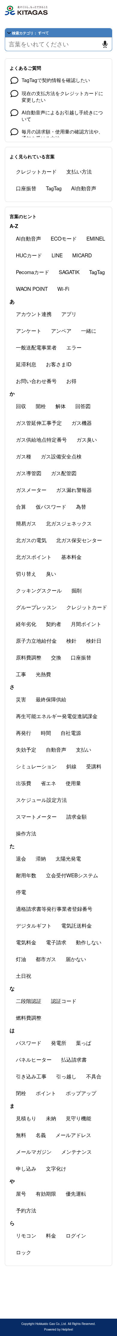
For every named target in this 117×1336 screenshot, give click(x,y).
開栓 (41, 406)
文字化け (56, 1168)
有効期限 (46, 1193)
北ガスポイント (34, 556)
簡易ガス (26, 523)
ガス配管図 (63, 473)
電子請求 (56, 942)
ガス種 (23, 456)
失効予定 (26, 749)
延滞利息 (26, 364)
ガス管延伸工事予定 (39, 422)
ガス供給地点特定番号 (41, 439)
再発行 (23, 732)
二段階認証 (28, 1000)
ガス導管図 (28, 473)
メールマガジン (34, 1151)
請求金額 (76, 816)
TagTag (54, 188)
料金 (51, 1235)
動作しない (88, 942)
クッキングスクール (39, 590)
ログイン (76, 1235)
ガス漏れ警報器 (74, 489)
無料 (21, 1135)
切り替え (26, 573)
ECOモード (64, 238)
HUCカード (29, 255)
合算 (21, 506)
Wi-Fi (63, 288)
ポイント (46, 1093)
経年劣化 (26, 623)
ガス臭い (86, 439)
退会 (21, 858)
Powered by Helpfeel (58, 1329)
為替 (81, 506)
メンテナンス (76, 1151)
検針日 (93, 640)
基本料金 (71, 556)
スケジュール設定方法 (41, 799)
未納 (51, 1118)
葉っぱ (83, 1042)
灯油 (21, 959)
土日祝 (23, 975)
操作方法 (26, 833)
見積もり (26, 1118)
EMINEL (95, 238)
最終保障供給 (51, 699)
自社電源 (71, 732)
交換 (56, 657)
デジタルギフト (34, 925)
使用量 (73, 783)
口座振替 (26, 188)
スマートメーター (36, 816)
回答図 (83, 406)
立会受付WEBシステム (72, 875)
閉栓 (21, 1093)
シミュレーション (36, 766)
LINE (57, 255)
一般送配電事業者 (36, 347)
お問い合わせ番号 (36, 380)
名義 (41, 1135)
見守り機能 (78, 1118)
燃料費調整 (28, 1017)
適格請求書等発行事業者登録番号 (54, 908)
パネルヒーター (34, 1059)
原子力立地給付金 (36, 640)
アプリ (68, 313)
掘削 (76, 590)
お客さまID (58, 364)
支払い (83, 749)
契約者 (53, 623)
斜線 (71, 766)
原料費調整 (28, 657)
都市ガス (46, 959)
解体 (61, 406)
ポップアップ (81, 1093)
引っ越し (66, 1076)
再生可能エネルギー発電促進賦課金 (57, 716)
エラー (74, 347)
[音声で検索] (105, 44)
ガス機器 (81, 422)
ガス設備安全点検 (61, 456)
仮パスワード (51, 506)
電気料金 (26, 942)
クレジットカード (36, 171)
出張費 (23, 783)
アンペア (61, 330)
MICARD (82, 255)
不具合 (93, 1076)
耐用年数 (26, 875)
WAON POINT (32, 288)
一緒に (88, 330)
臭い (51, 573)
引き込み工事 (31, 1076)
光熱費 (43, 674)
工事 (21, 674)
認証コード (63, 1000)
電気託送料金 (76, 925)
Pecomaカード (32, 272)
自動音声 (56, 749)
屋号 (21, 1193)
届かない (76, 959)
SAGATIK (69, 272)
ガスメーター (31, 489)
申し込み (26, 1168)
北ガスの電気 (31, 540)
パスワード (28, 1042)
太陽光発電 (68, 858)
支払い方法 (79, 171)
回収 (21, 406)
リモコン (26, 1235)
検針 (71, 640)
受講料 (93, 766)
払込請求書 (74, 1059)
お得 (71, 380)
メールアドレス (73, 1135)
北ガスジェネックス (69, 523)
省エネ (48, 783)
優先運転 (76, 1193)
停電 (21, 892)
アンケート (28, 330)
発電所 (58, 1042)
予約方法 (26, 1210)
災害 (21, 699)
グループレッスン (36, 607)
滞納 (41, 858)
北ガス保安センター (79, 540)
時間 (46, 732)
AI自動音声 (83, 188)
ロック (23, 1252)
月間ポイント (86, 623)
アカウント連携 (34, 313)
